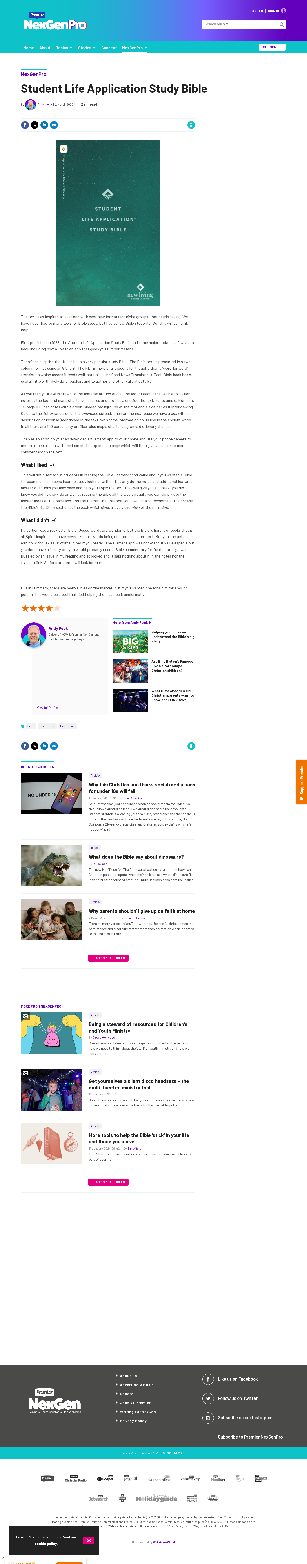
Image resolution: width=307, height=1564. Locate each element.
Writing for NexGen (138, 1411)
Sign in (137, 116)
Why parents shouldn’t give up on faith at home (142, 911)
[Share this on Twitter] (35, 125)
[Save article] (191, 125)
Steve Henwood (104, 1037)
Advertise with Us (137, 1384)
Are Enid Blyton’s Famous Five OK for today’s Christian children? (172, 666)
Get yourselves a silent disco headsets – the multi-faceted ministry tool (139, 1084)
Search (281, 24)
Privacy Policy (133, 1420)
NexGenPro (34, 74)
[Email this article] (54, 125)
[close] (195, 116)
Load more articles (108, 958)
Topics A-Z (128, 1453)
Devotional (67, 726)
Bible (30, 726)
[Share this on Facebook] (25, 125)
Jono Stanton (133, 798)
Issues (95, 847)
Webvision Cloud (164, 1542)
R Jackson (100, 864)
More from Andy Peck (130, 622)
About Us (128, 1375)
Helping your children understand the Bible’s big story (172, 636)
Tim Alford (134, 1148)
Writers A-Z (150, 1453)
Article (95, 775)
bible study (47, 726)
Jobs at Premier (135, 1402)
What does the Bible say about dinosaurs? (136, 856)
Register (255, 11)
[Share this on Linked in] (44, 125)
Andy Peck (45, 104)
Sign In (273, 11)
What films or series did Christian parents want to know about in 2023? (172, 695)
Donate (127, 1393)
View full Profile (47, 707)
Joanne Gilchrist (135, 918)
